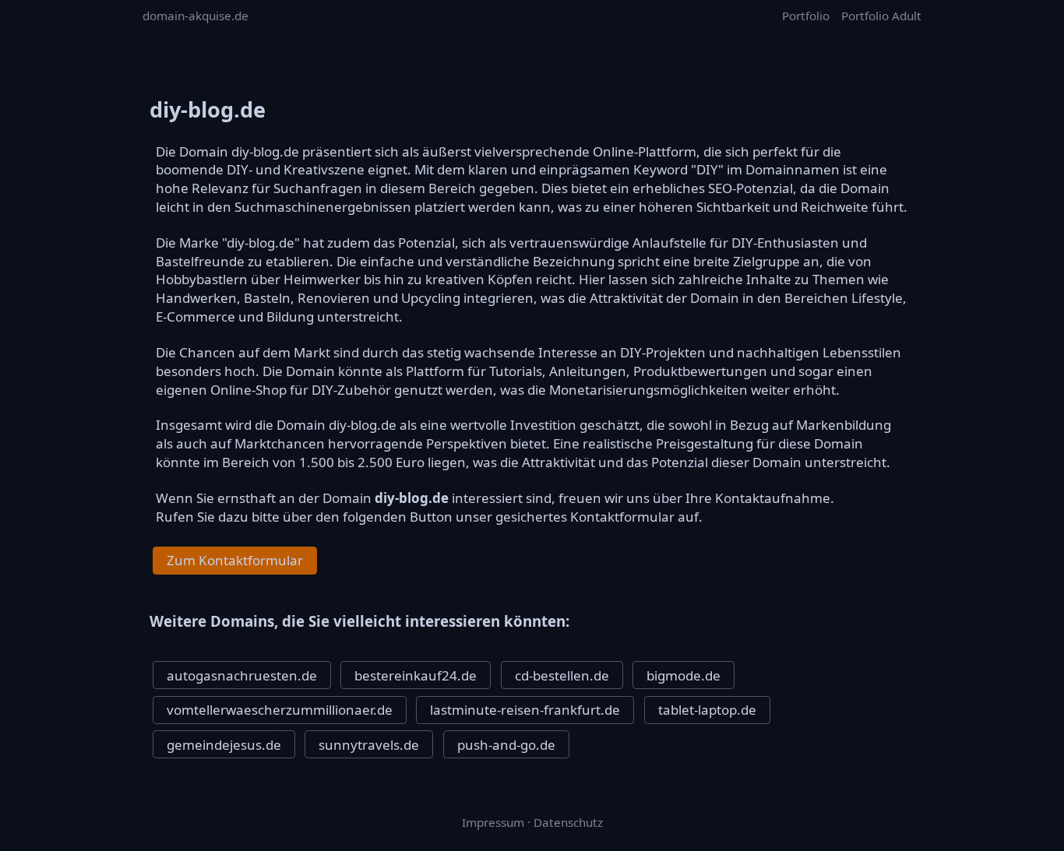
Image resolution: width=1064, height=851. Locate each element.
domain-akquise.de (195, 15)
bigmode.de (683, 675)
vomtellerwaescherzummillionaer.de (280, 710)
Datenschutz (568, 822)
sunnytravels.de (369, 745)
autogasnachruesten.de (242, 675)
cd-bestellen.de (562, 675)
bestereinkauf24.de (415, 675)
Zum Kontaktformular (235, 560)
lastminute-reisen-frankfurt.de (525, 710)
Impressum (493, 822)
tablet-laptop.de (707, 710)
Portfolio (806, 15)
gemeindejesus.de (224, 745)
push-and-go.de (506, 745)
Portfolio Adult (881, 15)
